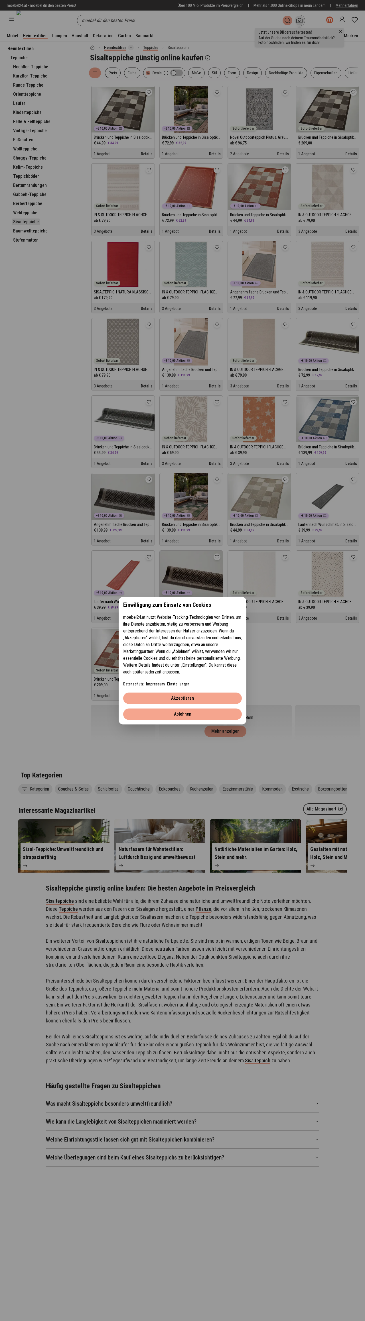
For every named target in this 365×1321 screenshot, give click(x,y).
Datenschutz (133, 684)
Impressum (155, 684)
